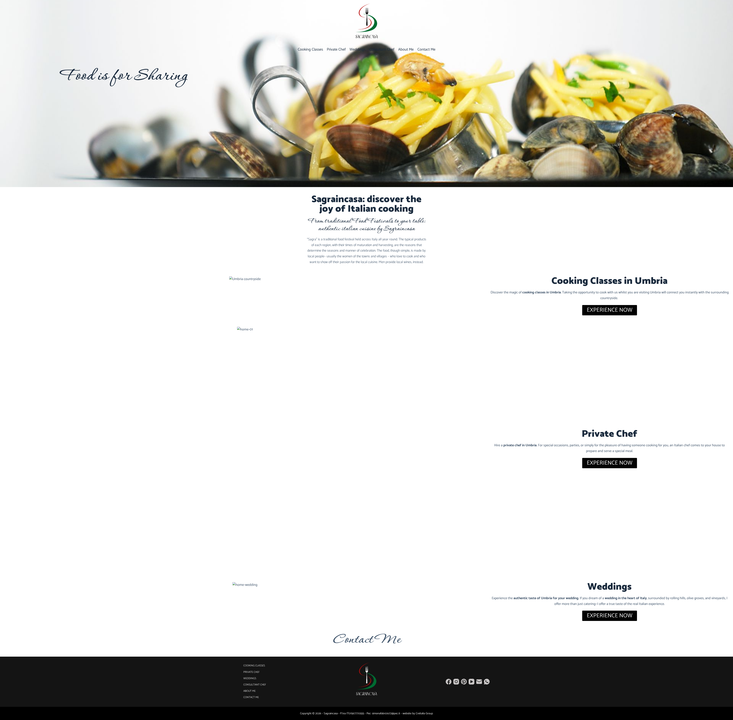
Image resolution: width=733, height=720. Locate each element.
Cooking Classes (310, 49)
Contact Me (426, 49)
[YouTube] (471, 681)
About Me (406, 49)
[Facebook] (448, 681)
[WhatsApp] (487, 681)
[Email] (479, 681)
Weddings (357, 49)
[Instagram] (456, 681)
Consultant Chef (381, 49)
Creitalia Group (424, 713)
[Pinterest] (464, 681)
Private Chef (336, 49)
